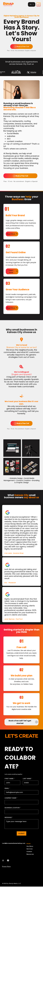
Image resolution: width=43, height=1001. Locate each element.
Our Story (30, 846)
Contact (29, 851)
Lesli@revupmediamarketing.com (13, 843)
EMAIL (7, 788)
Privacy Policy (6, 866)
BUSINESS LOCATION (12, 808)
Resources (30, 854)
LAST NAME (27, 778)
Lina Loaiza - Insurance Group (13, 553)
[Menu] (39, 4)
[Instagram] (3, 860)
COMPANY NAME (11, 798)
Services (30, 849)
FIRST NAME (10, 778)
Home (28, 843)
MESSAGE (9, 817)
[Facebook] (8, 860)
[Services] (39, 849)
